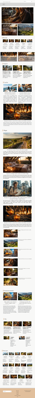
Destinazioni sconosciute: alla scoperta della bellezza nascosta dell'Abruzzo (25, 27)
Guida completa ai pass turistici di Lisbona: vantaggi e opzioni (24, 249)
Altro (17, 396)
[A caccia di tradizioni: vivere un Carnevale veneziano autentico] (29, 40)
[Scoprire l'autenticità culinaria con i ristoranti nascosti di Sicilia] (5, 40)
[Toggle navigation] (4, 4)
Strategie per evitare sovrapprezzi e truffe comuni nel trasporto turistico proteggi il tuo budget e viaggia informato (9, 58)
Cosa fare (17, 393)
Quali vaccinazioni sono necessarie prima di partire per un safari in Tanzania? (24, 278)
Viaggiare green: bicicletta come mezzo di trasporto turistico (17, 73)
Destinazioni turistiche (17, 395)
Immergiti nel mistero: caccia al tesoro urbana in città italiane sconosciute (17, 120)
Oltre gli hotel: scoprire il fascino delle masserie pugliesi (17, 149)
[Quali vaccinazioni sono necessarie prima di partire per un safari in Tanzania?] (11, 282)
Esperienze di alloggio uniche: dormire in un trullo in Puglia (9, 26)
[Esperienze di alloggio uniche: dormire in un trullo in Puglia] (17, 165)
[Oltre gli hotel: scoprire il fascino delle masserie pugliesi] (17, 141)
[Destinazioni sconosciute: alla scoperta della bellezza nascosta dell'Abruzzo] (11, 243)
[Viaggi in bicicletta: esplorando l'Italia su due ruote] (27, 67)
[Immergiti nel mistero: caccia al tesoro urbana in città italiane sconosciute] (17, 111)
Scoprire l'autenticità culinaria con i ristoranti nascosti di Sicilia (24, 269)
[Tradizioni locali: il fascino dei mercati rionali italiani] (17, 15)
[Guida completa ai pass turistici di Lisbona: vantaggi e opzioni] (11, 253)
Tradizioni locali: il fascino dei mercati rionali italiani (9, 9)
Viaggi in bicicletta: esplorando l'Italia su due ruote (27, 73)
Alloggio (17, 394)
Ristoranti (17, 390)
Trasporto (17, 391)
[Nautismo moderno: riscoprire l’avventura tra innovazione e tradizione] (10, 87)
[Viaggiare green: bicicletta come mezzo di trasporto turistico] (23, 40)
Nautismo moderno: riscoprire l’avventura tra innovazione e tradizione (10, 94)
